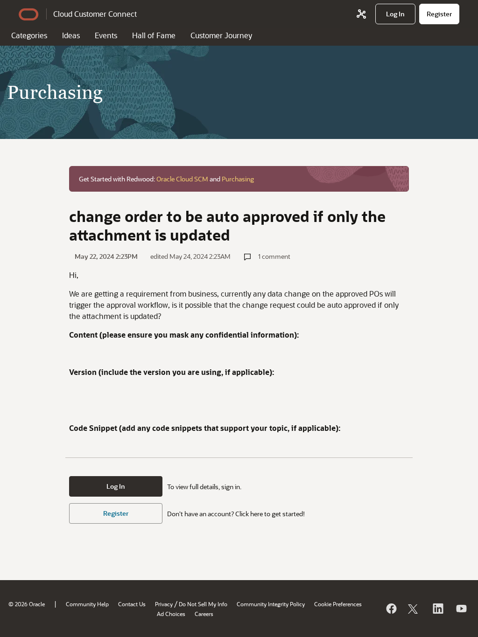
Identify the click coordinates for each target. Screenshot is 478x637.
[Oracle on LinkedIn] (437, 608)
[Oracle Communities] (361, 14)
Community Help (87, 604)
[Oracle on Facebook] (391, 608)
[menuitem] (395, 14)
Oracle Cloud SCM (182, 178)
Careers (204, 613)
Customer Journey (221, 35)
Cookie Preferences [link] (338, 604)
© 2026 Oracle (26, 604)
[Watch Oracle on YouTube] (461, 608)
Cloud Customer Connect (95, 14)
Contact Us (132, 604)
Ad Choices (171, 613)
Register (115, 513)
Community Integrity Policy (271, 604)
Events (106, 35)
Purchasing (238, 178)
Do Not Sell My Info (203, 604)
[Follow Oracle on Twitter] (414, 608)
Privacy (164, 604)
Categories (29, 35)
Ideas (71, 35)
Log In (115, 486)
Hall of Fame (154, 35)
